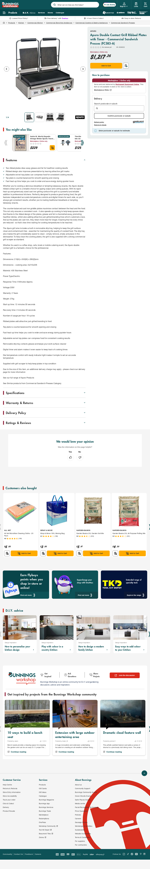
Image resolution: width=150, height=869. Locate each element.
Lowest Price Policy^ (20, 18)
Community (7, 854)
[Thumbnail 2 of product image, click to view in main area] (39, 117)
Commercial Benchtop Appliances (59, 23)
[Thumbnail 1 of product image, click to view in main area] (29, 117)
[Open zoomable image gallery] (83, 107)
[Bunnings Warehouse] (10, 7)
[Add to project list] (126, 66)
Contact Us (18, 854)
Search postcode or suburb (105, 103)
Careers (38, 854)
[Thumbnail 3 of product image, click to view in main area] (50, 117)
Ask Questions (72, 675)
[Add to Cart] (52, 147)
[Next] (82, 142)
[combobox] (75, 5)
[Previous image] (6, 69)
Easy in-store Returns (132, 18)
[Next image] (83, 69)
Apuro (93, 31)
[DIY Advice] (29, 12)
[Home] (4, 22)
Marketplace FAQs (101, 90)
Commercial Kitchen (35, 23)
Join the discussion (127, 675)
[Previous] (5, 142)
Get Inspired (48, 675)
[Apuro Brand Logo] (80, 117)
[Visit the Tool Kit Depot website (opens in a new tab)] (132, 12)
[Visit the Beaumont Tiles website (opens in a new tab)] (108, 12)
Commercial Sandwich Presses (123, 23)
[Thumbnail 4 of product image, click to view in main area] (60, 117)
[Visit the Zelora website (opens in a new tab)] (120, 12)
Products (11, 23)
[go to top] (144, 773)
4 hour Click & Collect (95, 18)
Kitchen (21, 23)
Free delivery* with (54, 18)
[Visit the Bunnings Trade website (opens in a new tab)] (143, 12)
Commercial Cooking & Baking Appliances (91, 23)
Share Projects (96, 675)
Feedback (29, 854)
